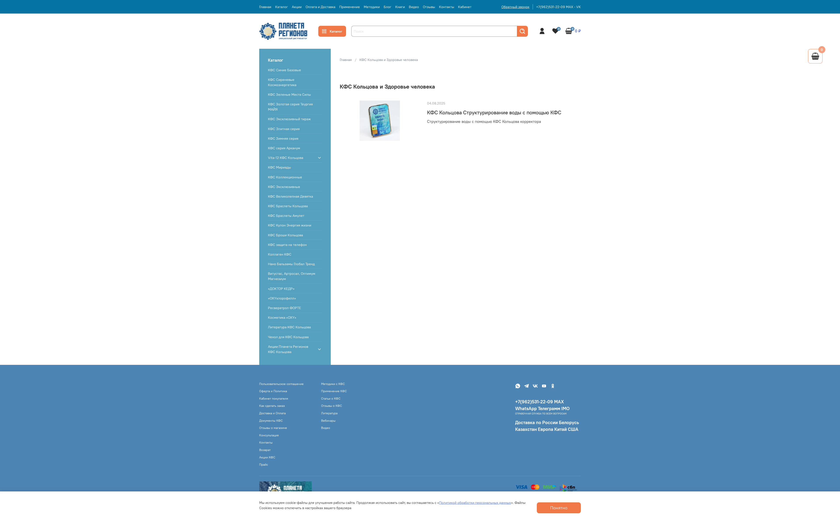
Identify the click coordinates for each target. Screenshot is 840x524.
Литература (329, 413)
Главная (265, 7)
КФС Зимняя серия (283, 138)
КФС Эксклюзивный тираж (289, 119)
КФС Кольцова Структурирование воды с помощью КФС (494, 112)
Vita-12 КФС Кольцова (285, 157)
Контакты (446, 7)
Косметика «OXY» (282, 317)
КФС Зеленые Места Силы (289, 94)
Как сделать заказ (272, 406)
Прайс (263, 465)
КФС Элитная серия (284, 129)
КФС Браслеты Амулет (286, 215)
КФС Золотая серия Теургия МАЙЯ (290, 106)
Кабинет (464, 7)
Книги (400, 7)
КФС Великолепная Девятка (290, 196)
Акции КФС (267, 457)
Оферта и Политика (273, 391)
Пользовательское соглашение (281, 384)
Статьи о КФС (330, 398)
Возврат (265, 450)
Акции (297, 7)
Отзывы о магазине (273, 428)
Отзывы (429, 7)
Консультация (269, 435)
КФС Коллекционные (285, 177)
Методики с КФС (333, 384)
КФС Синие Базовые (284, 70)
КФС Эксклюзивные (284, 187)
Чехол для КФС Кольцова (288, 337)
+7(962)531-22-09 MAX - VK (558, 7)
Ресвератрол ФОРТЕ (284, 308)
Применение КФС (334, 391)
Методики (372, 7)
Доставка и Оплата (272, 413)
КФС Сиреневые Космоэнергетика (282, 82)
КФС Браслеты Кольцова (288, 206)
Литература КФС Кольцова (289, 327)
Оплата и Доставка (320, 7)
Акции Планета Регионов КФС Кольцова (288, 349)
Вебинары (328, 421)
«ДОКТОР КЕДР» (281, 288)
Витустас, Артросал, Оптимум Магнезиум (291, 276)
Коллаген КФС (279, 254)
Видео (414, 7)
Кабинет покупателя (273, 398)
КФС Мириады (279, 167)
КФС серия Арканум (284, 148)
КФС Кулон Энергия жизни (289, 225)
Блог (387, 7)
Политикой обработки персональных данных (475, 502)
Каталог (281, 7)
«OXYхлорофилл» (282, 298)
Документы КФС (271, 421)
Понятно (558, 507)
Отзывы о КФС (331, 406)
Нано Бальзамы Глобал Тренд (291, 264)
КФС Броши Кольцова (285, 235)
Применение (349, 7)
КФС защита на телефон (287, 244)
